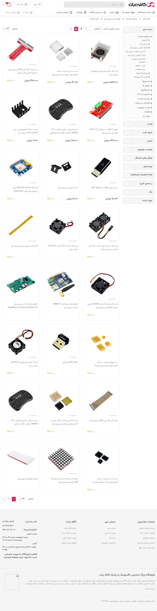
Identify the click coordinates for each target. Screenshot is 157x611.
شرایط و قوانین (149, 538)
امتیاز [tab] (149, 141)
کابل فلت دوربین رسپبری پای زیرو (24, 246)
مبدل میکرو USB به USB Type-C (104, 188)
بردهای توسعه (131, 19)
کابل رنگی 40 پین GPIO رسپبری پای (104, 420)
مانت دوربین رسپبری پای (68, 188)
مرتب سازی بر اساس (111, 29)
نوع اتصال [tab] (148, 166)
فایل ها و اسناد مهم (147, 548)
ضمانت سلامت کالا (147, 533)
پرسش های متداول (147, 528)
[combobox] (94, 5)
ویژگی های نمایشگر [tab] (143, 158)
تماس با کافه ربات (69, 533)
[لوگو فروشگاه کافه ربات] (142, 4)
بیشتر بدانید (150, 589)
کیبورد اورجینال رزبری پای (28, 479)
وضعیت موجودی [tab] (145, 149)
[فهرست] (71, 29)
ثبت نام (20, 4)
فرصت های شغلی (69, 538)
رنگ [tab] (150, 192)
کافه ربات (146, 19)
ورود (35, 4)
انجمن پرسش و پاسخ (146, 543)
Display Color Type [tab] (141, 175)
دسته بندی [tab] (147, 29)
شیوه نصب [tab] (147, 132)
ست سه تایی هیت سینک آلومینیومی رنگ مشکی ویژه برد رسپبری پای (105, 482)
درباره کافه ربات (70, 528)
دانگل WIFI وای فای (70, 362)
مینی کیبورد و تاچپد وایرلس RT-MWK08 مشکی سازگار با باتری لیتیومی (24, 423)
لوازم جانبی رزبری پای (112, 19)
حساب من (111, 528)
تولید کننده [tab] (147, 200)
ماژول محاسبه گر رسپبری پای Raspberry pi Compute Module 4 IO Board (23, 307)
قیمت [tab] (149, 124)
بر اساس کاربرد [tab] (146, 183)
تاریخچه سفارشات (108, 543)
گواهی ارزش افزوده (68, 543)
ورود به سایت (109, 533)
